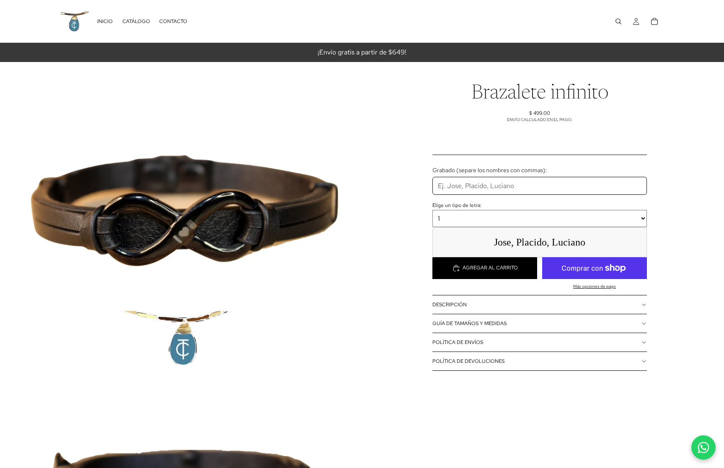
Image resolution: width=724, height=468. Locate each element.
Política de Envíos (457, 342)
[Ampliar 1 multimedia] (181, 213)
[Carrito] (654, 21)
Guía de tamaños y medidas (469, 323)
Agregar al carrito (490, 267)
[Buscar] (618, 21)
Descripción (449, 304)
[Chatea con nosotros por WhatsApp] (703, 447)
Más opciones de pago (594, 286)
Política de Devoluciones (468, 361)
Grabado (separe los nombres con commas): (489, 170)
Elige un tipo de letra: (456, 205)
